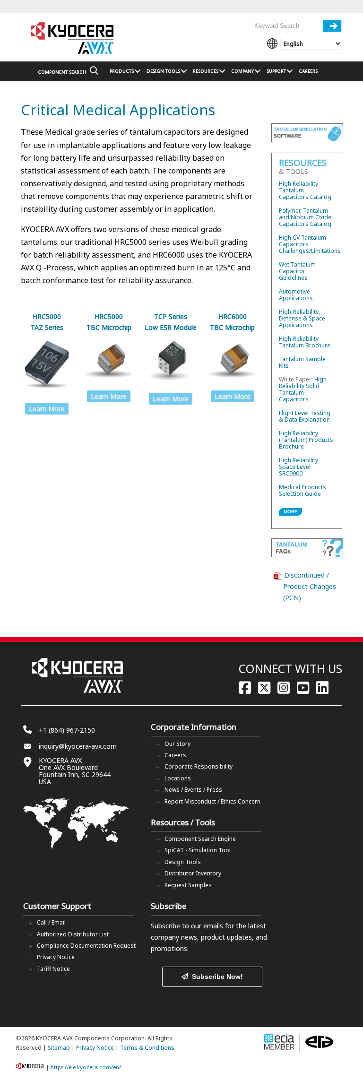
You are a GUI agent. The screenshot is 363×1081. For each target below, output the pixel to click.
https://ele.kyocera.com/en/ (86, 1067)
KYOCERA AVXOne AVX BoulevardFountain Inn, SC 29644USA (75, 771)
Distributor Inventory (192, 873)
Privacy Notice (56, 957)
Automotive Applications (296, 294)
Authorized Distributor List (73, 934)
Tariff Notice (53, 969)
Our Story (177, 744)
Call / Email (51, 922)
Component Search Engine (200, 839)
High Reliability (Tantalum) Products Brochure (306, 439)
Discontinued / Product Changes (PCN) (309, 586)
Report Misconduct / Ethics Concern (212, 801)
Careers (175, 755)
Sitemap (59, 1048)
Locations (177, 778)
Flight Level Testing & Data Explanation (304, 416)
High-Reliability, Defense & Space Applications (302, 318)
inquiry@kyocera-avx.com (78, 746)
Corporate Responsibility (198, 766)
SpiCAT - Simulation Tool (197, 850)
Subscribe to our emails (187, 925)
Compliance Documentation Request (86, 946)
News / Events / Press (193, 790)
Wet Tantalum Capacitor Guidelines (297, 271)
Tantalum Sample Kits (302, 362)
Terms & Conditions (147, 1048)
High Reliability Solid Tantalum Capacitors (303, 389)
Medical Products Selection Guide (302, 490)
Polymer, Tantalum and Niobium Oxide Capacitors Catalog (305, 217)
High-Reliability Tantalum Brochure (304, 342)
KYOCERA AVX (73, 38)
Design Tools (182, 862)
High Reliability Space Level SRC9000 (298, 466)
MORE (291, 511)
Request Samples (188, 885)
